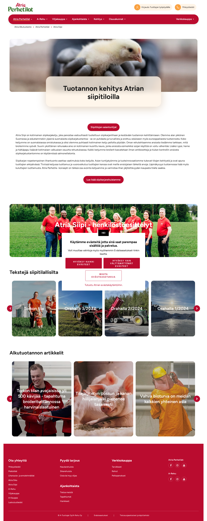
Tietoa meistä (66, 492)
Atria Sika (12, 480)
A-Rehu (41, 19)
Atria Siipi (12, 484)
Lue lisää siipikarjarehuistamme (103, 179)
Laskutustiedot (15, 502)
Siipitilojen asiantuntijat (104, 127)
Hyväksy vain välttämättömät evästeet (121, 263)
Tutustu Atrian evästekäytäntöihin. (103, 284)
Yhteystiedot (14, 467)
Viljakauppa (58, 19)
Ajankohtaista (79, 19)
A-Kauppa (13, 498)
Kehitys (98, 19)
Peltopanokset (118, 475)
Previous (10, 308)
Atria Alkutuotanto (23, 27)
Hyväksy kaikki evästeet (83, 263)
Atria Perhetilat (21, 19)
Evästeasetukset (101, 515)
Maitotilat (12, 471)
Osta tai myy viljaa (68, 475)
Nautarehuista (66, 467)
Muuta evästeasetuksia (103, 275)
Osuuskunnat (116, 19)
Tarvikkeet (117, 467)
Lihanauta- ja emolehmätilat (21, 475)
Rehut (115, 471)
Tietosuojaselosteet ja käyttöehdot (134, 515)
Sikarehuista (66, 471)
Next (197, 308)
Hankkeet (64, 501)
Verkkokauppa (184, 19)
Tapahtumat (65, 496)
